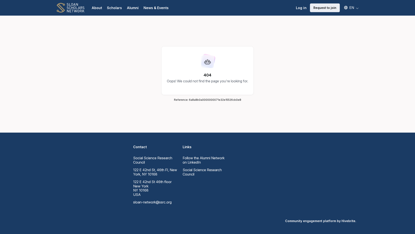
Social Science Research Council (202, 172)
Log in (301, 8)
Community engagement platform (310, 221)
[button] (349, 7)
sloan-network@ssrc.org (152, 202)
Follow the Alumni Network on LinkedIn (204, 160)
